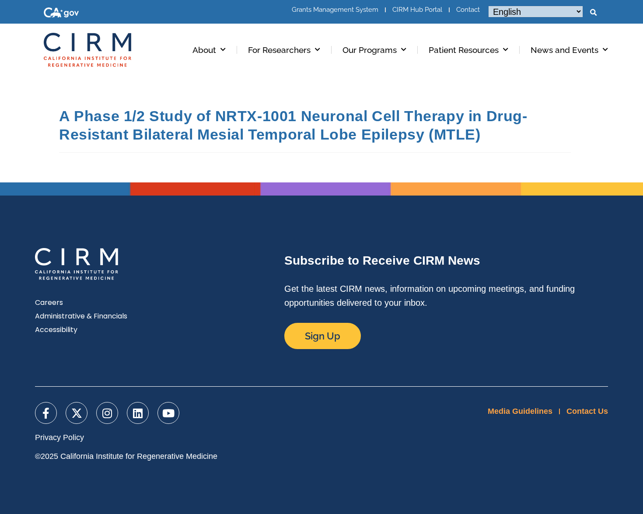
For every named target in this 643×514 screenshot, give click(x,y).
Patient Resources (464, 50)
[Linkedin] (138, 413)
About (204, 50)
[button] (593, 13)
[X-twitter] (76, 413)
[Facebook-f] (46, 413)
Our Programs (369, 50)
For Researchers (279, 50)
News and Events (564, 50)
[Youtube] (168, 413)
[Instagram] (107, 413)
